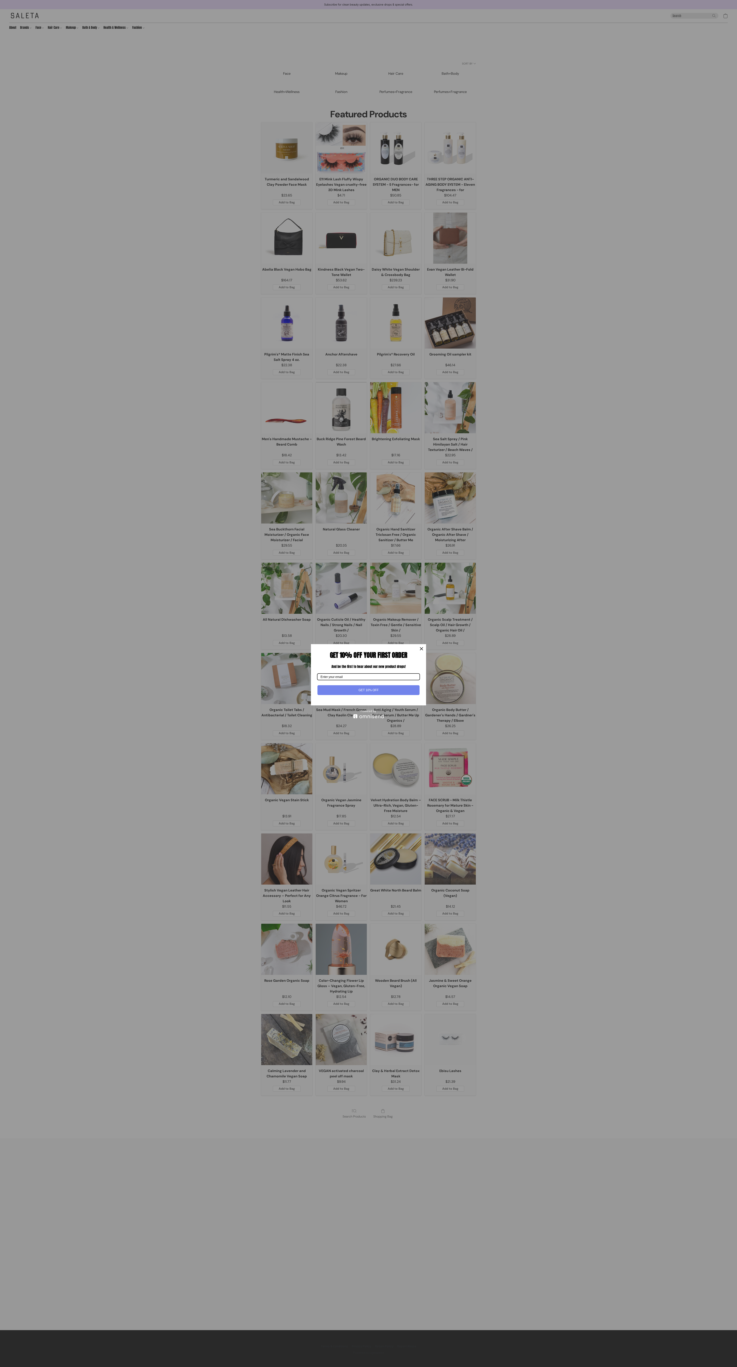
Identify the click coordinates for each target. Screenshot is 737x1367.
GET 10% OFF (369, 690)
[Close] (421, 648)
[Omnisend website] (368, 714)
